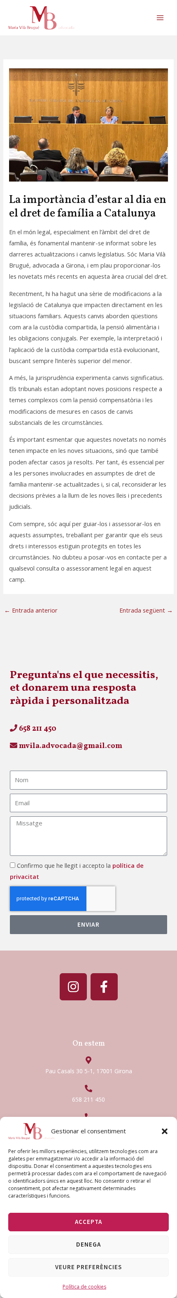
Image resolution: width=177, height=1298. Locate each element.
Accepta (88, 1222)
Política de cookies (84, 1286)
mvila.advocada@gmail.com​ (69, 746)
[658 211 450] (88, 1088)
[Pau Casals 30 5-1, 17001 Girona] (88, 1060)
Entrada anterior (31, 610)
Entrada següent (146, 610)
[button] (165, 1131)
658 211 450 (88, 1099)
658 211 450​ (36, 729)
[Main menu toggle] (160, 17)
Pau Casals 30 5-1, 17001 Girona (88, 1071)
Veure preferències (88, 1267)
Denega (88, 1244)
